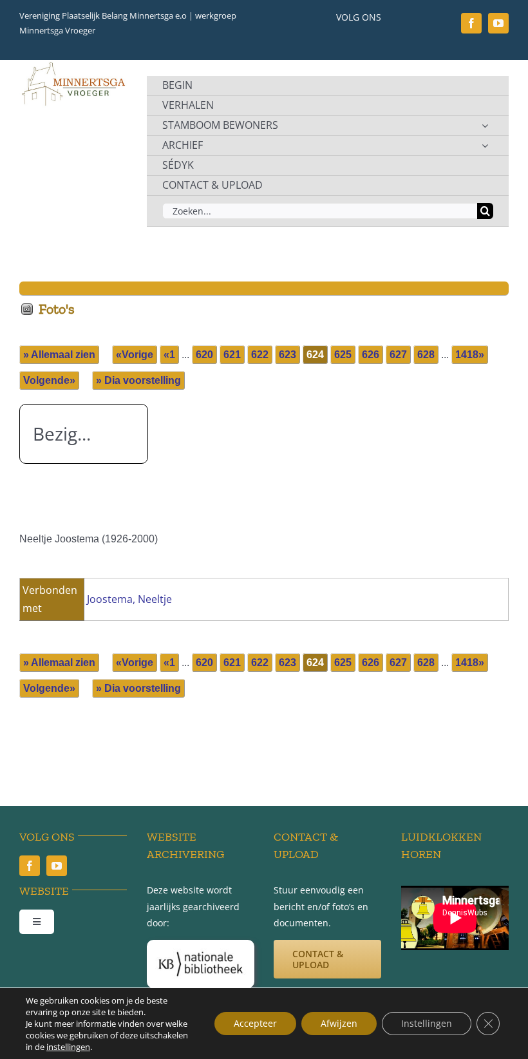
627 (398, 354)
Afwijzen (339, 1023)
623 (287, 354)
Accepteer (255, 1023)
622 (260, 354)
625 (343, 354)
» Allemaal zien (59, 354)
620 (204, 354)
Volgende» (49, 380)
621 (232, 354)
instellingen (68, 1047)
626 (370, 354)
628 (426, 354)
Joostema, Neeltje (129, 599)
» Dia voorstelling (138, 380)
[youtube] (498, 23)
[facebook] (471, 23)
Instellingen (426, 1023)
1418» (469, 354)
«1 (169, 354)
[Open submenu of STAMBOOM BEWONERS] (485, 125)
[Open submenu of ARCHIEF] (485, 145)
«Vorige (134, 354)
